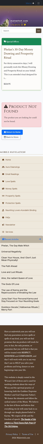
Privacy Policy (12, 434)
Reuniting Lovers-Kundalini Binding (20, 210)
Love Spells (10, 181)
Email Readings (12, 174)
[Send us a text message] (25, 25)
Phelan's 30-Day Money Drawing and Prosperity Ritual (18, 53)
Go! (38, 31)
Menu (29, 3)
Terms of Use (27, 434)
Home (8, 160)
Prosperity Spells (12, 196)
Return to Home (13, 132)
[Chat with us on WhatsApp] (22, 25)
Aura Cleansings (12, 167)
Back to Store (12, 137)
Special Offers (12, 41)
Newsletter (10, 225)
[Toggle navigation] (38, 3)
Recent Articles (11, 239)
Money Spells (11, 189)
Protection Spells (12, 203)
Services (9, 232)
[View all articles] (40, 239)
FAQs (7, 217)
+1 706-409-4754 (15, 25)
